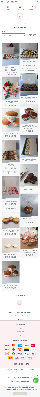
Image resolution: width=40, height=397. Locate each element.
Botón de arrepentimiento (22, 377)
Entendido (20, 393)
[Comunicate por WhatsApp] (35, 380)
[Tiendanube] (20, 382)
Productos (20, 332)
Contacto (20, 335)
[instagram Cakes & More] (19, 302)
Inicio (15, 24)
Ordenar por (7, 32)
